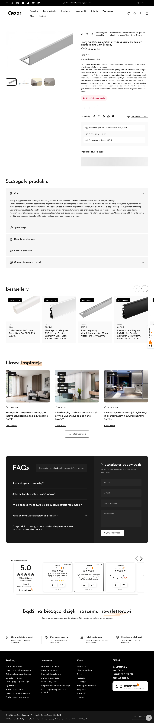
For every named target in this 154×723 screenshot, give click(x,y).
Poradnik (81, 678)
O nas (79, 674)
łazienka (62, 391)
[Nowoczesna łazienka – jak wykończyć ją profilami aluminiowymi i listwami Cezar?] (126, 386)
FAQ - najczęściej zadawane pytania (53, 690)
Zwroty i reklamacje (50, 678)
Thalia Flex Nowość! (14, 666)
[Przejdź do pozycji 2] (24, 82)
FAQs (56, 468)
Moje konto (82, 666)
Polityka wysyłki (60, 719)
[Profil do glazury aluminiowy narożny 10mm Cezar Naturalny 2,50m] (95, 308)
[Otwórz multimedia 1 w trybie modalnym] (39, 53)
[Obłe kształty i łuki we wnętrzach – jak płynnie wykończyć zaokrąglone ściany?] (77, 386)
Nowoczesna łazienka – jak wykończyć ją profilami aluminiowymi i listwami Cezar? (125, 416)
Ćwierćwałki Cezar (14, 678)
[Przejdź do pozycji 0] (11, 82)
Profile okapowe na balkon (17, 682)
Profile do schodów (14, 689)
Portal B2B (81, 693)
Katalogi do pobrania (86, 685)
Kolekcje (89, 34)
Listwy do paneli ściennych (18, 693)
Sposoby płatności (49, 670)
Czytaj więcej (11, 425)
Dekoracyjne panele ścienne (18, 674)
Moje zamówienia (84, 670)
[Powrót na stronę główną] (82, 34)
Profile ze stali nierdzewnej (17, 697)
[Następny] (106, 3)
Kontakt (80, 697)
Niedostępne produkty (101, 33)
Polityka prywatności (50, 682)
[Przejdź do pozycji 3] (36, 82)
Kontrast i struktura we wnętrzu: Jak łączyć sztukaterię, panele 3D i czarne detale (27, 416)
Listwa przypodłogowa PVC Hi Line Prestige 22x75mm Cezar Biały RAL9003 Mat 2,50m (56, 334)
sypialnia (63, 385)
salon (12, 374)
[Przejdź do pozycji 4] (49, 82)
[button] (140, 558)
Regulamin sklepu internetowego (55, 685)
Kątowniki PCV (12, 685)
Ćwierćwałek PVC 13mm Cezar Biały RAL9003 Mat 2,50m (22, 333)
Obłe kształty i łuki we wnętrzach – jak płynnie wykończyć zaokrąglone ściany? (76, 416)
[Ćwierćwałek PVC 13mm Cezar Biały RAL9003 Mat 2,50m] (23, 308)
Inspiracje (81, 682)
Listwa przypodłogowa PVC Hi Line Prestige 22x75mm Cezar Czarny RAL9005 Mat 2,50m (129, 334)
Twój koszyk (82, 689)
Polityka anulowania (85, 719)
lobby (61, 374)
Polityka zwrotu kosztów (28, 719)
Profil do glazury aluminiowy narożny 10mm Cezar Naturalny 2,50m (94, 333)
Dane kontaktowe (72, 719)
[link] (120, 666)
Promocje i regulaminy (51, 674)
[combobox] (142, 3)
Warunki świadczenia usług (45, 719)
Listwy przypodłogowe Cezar (19, 670)
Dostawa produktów (50, 666)
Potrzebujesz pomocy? (139, 116)
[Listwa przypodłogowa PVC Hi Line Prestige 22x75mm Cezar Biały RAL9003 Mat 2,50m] (59, 308)
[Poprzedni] (47, 3)
